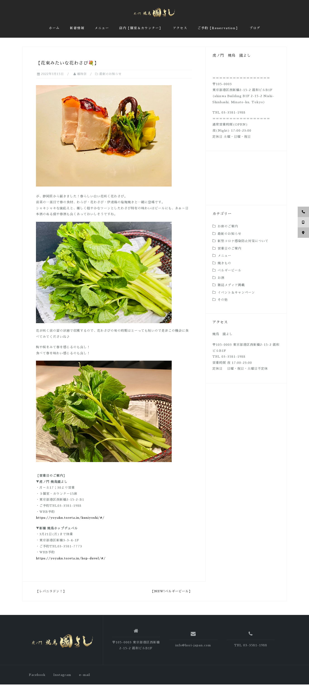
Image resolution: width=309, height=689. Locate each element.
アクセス (180, 28)
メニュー (102, 28)
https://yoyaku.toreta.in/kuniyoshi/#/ (70, 517)
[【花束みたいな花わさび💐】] (104, 135)
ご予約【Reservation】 (218, 28)
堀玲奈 (82, 73)
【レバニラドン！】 (51, 591)
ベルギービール (229, 270)
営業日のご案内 (229, 248)
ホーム (54, 28)
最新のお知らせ (110, 73)
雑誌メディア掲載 (231, 285)
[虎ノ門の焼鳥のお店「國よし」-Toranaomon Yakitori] (62, 641)
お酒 (221, 277)
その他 (223, 299)
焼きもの (224, 263)
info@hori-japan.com (193, 645)
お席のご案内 (228, 226)
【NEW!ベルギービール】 (171, 591)
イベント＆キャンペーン (236, 292)
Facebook (37, 674)
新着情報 (77, 28)
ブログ (255, 28)
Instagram (62, 674)
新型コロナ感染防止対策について (243, 241)
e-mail (84, 674)
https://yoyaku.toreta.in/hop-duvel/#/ (71, 558)
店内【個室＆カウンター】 (141, 28)
